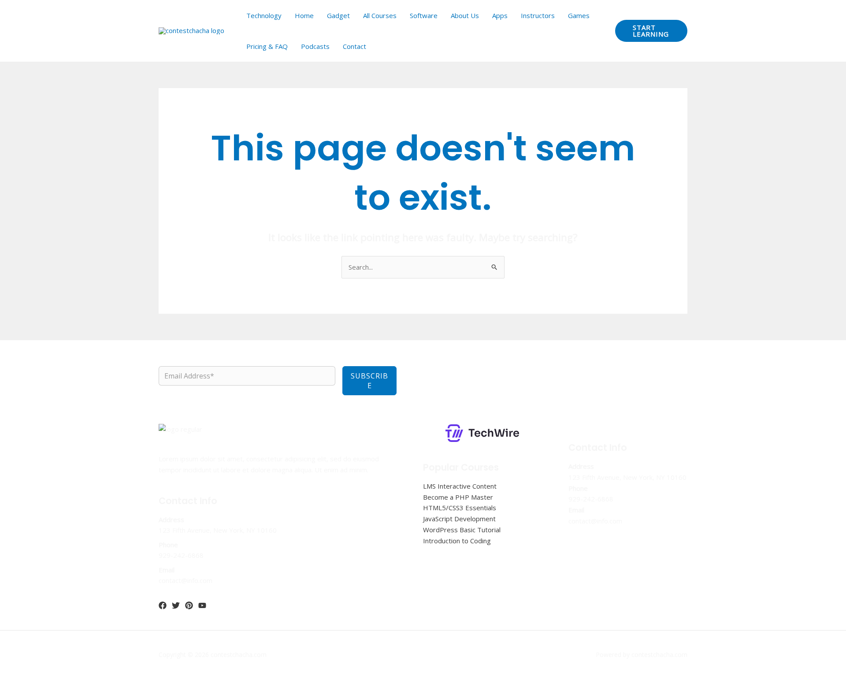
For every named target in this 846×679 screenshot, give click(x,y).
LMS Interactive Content (460, 486)
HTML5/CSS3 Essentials (459, 507)
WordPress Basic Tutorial (462, 529)
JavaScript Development (459, 518)
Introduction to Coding (457, 540)
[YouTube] (202, 605)
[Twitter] (176, 605)
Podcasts (315, 46)
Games (579, 15)
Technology (264, 15)
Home (304, 15)
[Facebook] (163, 605)
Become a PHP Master (458, 497)
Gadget (338, 15)
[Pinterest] (189, 605)
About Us (465, 15)
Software (424, 15)
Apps (500, 15)
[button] (651, 31)
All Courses (380, 15)
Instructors (538, 15)
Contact (354, 46)
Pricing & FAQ (267, 46)
